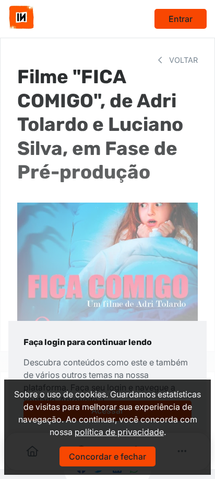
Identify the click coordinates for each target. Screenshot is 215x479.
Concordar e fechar (107, 456)
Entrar (181, 19)
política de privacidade (119, 432)
